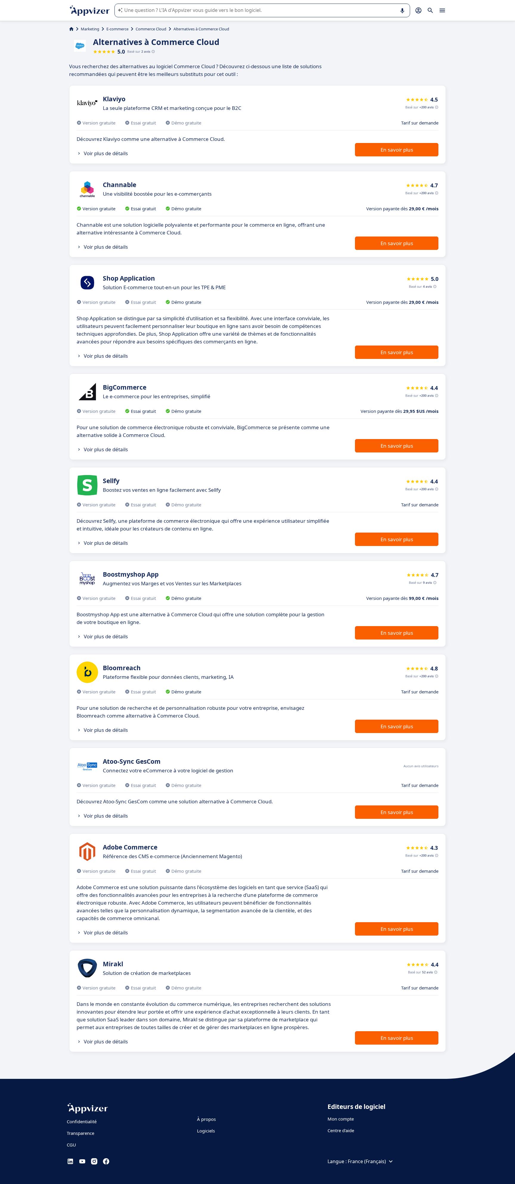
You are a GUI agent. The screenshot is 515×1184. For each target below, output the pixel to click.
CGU (71, 1145)
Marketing (90, 29)
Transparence (80, 1133)
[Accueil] (71, 29)
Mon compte (341, 1119)
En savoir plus (397, 149)
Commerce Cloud (151, 29)
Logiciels (206, 1131)
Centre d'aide (341, 1130)
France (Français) (367, 1161)
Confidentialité (82, 1121)
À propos (206, 1119)
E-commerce (117, 29)
